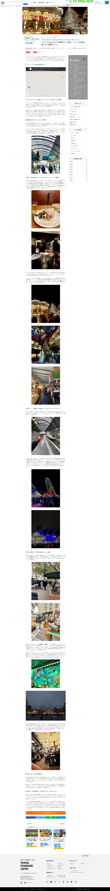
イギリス (42, 843)
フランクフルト (40, 52)
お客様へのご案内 (50, 875)
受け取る (25, 4)
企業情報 (71, 863)
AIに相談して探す (50, 865)
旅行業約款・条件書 (86, 889)
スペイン (28, 843)
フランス (28, 52)
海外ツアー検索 (60, 863)
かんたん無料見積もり (73, 870)
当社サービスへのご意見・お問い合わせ (76, 872)
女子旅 (55, 848)
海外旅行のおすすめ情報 (51, 868)
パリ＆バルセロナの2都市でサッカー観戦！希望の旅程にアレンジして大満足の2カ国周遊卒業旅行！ (32, 839)
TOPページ (49, 863)
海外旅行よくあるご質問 (61, 875)
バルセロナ (32, 843)
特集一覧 (59, 866)
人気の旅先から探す (61, 865)
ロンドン (45, 843)
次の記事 (62, 823)
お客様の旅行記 (60, 868)
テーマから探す (49, 866)
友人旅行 (28, 846)
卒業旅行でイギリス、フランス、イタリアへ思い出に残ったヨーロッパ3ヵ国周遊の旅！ (59, 840)
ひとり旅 (42, 846)
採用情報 (82, 863)
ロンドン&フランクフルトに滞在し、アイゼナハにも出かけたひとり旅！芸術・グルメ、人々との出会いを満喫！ (46, 839)
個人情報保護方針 (79, 889)
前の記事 (29, 823)
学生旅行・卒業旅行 (33, 846)
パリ (31, 52)
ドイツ (35, 52)
